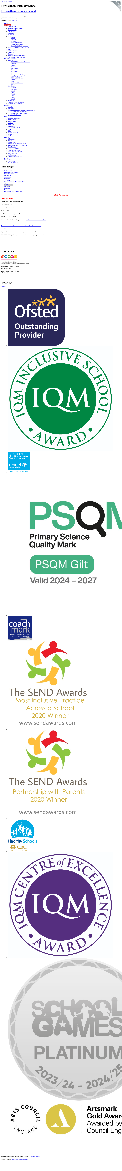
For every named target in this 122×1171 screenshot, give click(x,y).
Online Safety (12, 126)
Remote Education (13, 132)
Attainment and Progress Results (17, 143)
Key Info (6, 137)
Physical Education (16, 76)
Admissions (11, 139)
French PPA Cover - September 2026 (12, 201)
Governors (11, 52)
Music (13, 79)
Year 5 (13, 97)
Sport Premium (12, 147)
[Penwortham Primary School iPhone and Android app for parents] (115, 12)
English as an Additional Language (18, 113)
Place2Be (14, 39)
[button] (28, 16)
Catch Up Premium (13, 148)
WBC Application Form (6, 204)
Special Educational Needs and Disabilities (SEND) (22, 110)
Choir (13, 84)
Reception (14, 89)
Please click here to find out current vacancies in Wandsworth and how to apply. (21, 226)
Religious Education (17, 83)
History (13, 70)
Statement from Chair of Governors (10, 207)
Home (6, 23)
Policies (10, 140)
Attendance (11, 33)
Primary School (18, 11)
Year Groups (11, 86)
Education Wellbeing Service (19, 46)
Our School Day (12, 30)
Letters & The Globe (14, 118)
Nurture (13, 41)
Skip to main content (6, 1)
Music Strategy (12, 155)
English (13, 63)
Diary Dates (11, 161)
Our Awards (11, 31)
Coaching (10, 54)
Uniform (10, 123)
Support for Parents (16, 42)
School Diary (8, 160)
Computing (14, 68)
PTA (9, 131)
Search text (4, 17)
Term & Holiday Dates (14, 163)
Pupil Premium (12, 108)
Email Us (3, 286)
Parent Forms (11, 124)
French (13, 81)
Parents (6, 116)
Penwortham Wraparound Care (16, 57)
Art (12, 73)
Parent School (12, 119)
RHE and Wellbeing (17, 78)
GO (25, 17)
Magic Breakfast (12, 153)
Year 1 (13, 91)
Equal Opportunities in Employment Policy (12, 213)
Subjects (10, 60)
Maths (13, 65)
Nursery (13, 87)
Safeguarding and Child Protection (17, 145)
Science (13, 67)
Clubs (9, 129)
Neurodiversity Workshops (19, 111)
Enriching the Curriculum (15, 103)
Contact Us (11, 134)
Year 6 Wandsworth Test (15, 151)
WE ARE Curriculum (10, 59)
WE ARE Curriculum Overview (20, 62)
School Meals (12, 121)
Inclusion (6, 105)
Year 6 (13, 99)
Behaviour (11, 34)
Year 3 (13, 94)
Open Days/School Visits (15, 156)
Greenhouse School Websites (20, 1159)
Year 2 (13, 92)
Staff (9, 49)
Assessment (11, 100)
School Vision (12, 26)
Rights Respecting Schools (15, 28)
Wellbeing (11, 36)
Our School (7, 25)
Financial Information (14, 150)
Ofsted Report (12, 142)
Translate (14, 20)
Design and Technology (18, 75)
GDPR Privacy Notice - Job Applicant (10, 217)
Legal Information (35, 1156)
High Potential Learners (14, 115)
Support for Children (17, 44)
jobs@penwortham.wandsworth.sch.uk (36, 220)
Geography (14, 71)
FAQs (9, 135)
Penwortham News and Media (16, 55)
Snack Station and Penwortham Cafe (18, 47)
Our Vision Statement (6, 210)
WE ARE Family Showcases (16, 102)
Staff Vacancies (12, 50)
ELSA (13, 38)
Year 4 (13, 95)
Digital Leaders (15, 127)
